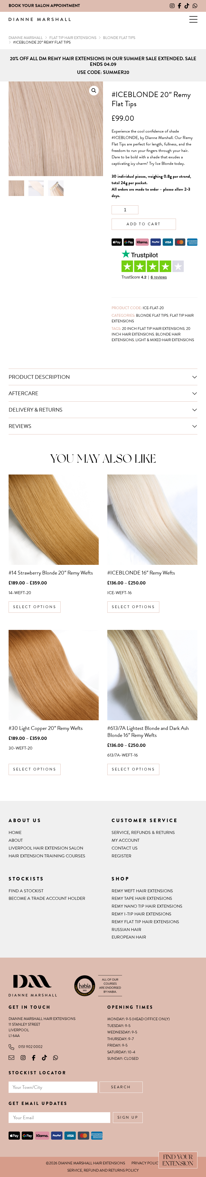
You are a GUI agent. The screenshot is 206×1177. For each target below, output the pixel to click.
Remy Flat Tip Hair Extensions (145, 922)
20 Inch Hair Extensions (151, 331)
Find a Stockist (26, 891)
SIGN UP (127, 1117)
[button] (193, 19)
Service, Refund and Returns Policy (103, 1170)
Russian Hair (126, 929)
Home (15, 832)
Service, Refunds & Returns (143, 832)
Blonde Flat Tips (152, 315)
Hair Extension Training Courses (47, 856)
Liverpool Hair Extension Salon (46, 848)
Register (121, 856)
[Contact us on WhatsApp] (195, 6)
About (16, 840)
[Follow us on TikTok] (187, 6)
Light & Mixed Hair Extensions (164, 340)
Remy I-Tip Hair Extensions (141, 914)
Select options (34, 607)
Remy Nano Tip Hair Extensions (147, 906)
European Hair (129, 937)
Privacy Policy (145, 1163)
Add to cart (144, 224)
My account (125, 840)
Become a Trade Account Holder (47, 898)
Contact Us (125, 848)
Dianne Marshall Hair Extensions (40, 19)
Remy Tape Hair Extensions (142, 898)
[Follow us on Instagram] (172, 6)
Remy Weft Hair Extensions (142, 891)
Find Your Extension (178, 1160)
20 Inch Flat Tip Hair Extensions (153, 328)
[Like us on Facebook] (179, 6)
